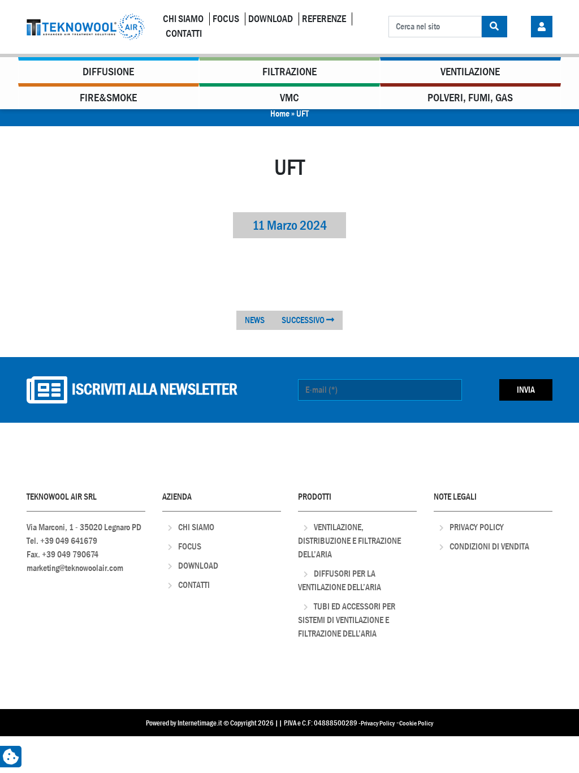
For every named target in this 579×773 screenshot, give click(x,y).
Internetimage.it (200, 723)
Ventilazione (470, 72)
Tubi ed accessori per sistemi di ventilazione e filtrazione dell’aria (346, 619)
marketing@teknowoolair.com (75, 568)
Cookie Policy (416, 723)
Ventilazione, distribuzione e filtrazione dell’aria (349, 540)
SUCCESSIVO (304, 320)
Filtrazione (289, 72)
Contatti (184, 33)
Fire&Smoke (108, 98)
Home (280, 113)
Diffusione (108, 72)
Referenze (324, 18)
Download (270, 18)
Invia (526, 390)
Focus (226, 18)
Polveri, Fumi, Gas (470, 98)
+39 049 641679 (68, 541)
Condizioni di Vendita (489, 546)
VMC (289, 98)
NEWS (255, 320)
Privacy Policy (477, 527)
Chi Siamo (183, 18)
